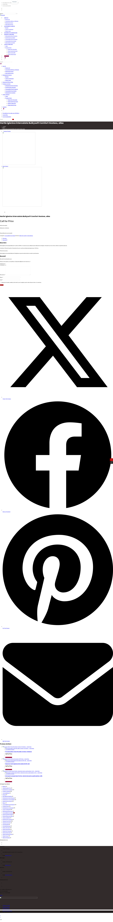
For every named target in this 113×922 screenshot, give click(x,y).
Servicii (4, 66)
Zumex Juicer (8, 80)
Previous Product (7, 131)
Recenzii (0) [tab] (5, 239)
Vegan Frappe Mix (12, 103)
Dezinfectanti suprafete (10, 87)
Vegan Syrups (5, 835)
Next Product (5, 166)
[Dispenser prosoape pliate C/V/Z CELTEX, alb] (19, 164)
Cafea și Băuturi (6, 94)
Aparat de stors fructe (7, 801)
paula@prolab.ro (8, 855)
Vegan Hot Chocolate (12, 99)
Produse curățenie (6, 83)
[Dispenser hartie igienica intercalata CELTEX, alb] (22, 206)
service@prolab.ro (8, 874)
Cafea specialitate (6, 817)
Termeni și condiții (6, 905)
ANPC (1, 895)
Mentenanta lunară (9, 71)
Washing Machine (6, 837)
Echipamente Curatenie (10, 92)
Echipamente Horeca (7, 75)
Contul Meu (5, 4)
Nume (1, 277)
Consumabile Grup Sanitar (10, 91)
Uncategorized (6, 824)
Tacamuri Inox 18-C (7, 822)
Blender (7, 76)
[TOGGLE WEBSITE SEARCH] (4, 59)
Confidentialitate (6, 907)
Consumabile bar (6, 793)
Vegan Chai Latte (6, 827)
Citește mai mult (8, 757)
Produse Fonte (8, 98)
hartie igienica (30, 235)
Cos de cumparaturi (7, 5)
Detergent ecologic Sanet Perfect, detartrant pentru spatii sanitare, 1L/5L (23, 776)
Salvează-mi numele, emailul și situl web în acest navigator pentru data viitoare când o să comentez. (21, 282)
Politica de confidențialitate (7, 910)
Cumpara (4, 107)
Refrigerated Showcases (8, 811)
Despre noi (7, 68)
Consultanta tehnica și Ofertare (12, 69)
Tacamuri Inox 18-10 (7, 821)
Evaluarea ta (3, 263)
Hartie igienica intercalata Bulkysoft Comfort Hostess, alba (14, 128)
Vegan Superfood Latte (13, 101)
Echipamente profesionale (8, 807)
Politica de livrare (6, 908)
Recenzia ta (2, 274)
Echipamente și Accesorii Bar (8, 799)
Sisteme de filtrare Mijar (8, 82)
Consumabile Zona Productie (11, 89)
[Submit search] (16, 13)
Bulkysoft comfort (23, 235)
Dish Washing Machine (7, 796)
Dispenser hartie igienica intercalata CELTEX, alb (17, 763)
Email (1, 279)
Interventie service (9, 73)
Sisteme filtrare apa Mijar (8, 816)
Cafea (6, 96)
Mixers (4, 802)
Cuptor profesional (9, 78)
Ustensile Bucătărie (7, 826)
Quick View (28, 746)
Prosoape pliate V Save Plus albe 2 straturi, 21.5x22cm (18, 751)
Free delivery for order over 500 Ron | (11, 2)
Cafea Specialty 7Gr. (7, 788)
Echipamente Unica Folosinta (11, 85)
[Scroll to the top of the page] (0, 913)
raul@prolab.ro (8, 865)
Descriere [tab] (5, 238)
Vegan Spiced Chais (12, 105)
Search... (1, 13)
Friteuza (4, 794)
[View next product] (8, 166)
